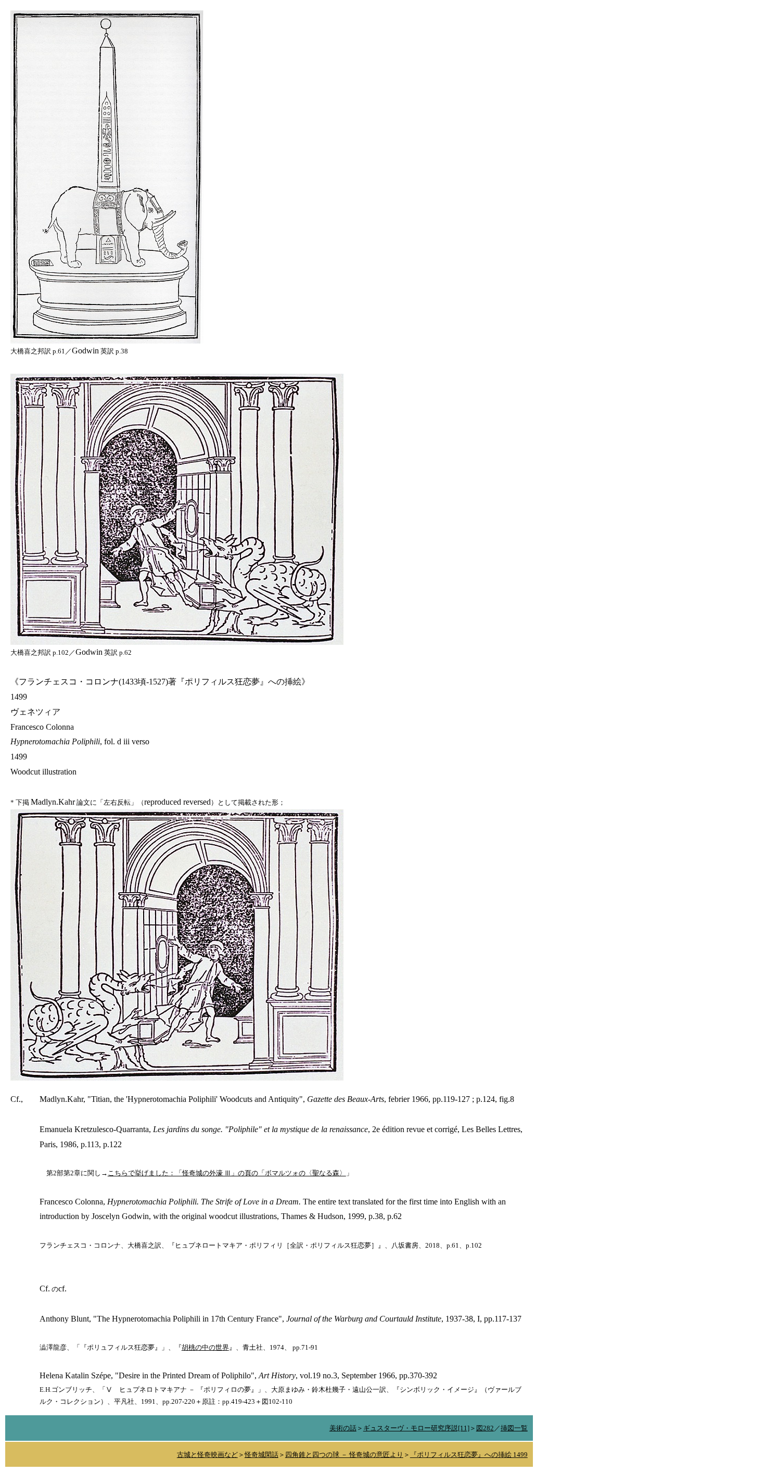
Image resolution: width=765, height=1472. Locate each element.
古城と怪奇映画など (207, 1454)
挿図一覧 (514, 1428)
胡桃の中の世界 (205, 1347)
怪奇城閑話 (261, 1454)
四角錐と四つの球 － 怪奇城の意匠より (344, 1454)
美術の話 (342, 1428)
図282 (485, 1428)
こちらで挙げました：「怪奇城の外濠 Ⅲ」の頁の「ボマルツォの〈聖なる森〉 (227, 1173)
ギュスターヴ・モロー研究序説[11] (416, 1428)
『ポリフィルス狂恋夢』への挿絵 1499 (469, 1454)
